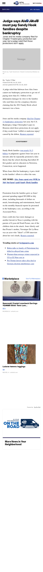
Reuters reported (26, 134)
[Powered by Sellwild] (37, 407)
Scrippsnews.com (26, 242)
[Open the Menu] (4, 3)
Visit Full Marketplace (33, 278)
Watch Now (36, 3)
